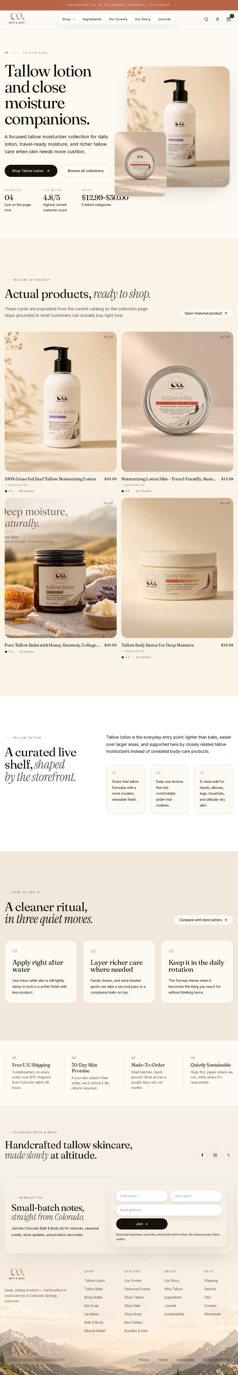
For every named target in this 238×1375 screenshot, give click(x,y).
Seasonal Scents (137, 1289)
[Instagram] (215, 1155)
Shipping (211, 1280)
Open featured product (203, 313)
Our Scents (118, 19)
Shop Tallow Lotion (27, 171)
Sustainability (174, 1314)
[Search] (206, 19)
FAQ (208, 1297)
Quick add (63, 467)
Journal (164, 19)
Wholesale (213, 1314)
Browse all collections (86, 171)
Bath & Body (94, 1322)
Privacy (144, 1360)
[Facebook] (202, 1155)
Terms (162, 1360)
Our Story (143, 19)
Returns (210, 1289)
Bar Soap (92, 1306)
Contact (210, 1306)
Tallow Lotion (95, 1280)
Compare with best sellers (200, 920)
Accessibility (185, 1360)
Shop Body (133, 1314)
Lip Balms (92, 1314)
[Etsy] (228, 1155)
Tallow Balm (94, 1289)
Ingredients (92, 19)
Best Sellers (134, 1322)
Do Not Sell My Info (217, 1360)
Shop (66, 19)
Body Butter (94, 1297)
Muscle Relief (95, 1331)
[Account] (217, 19)
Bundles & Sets (136, 1331)
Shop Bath (132, 1306)
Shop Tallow (134, 1297)
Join (142, 1224)
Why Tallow (173, 1289)
